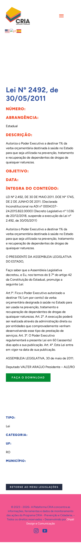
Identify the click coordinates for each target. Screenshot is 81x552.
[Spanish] (19, 31)
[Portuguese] (13, 31)
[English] (7, 31)
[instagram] (36, 530)
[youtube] (44, 530)
